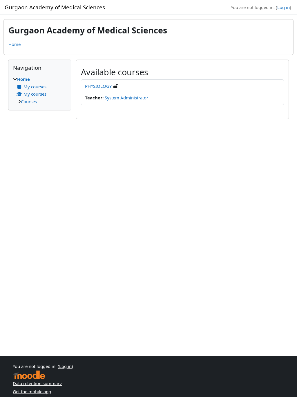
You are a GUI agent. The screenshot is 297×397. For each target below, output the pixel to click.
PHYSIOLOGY (98, 86)
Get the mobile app (32, 391)
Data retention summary (37, 383)
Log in (283, 7)
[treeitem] (39, 90)
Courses (29, 101)
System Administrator (126, 98)
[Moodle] (29, 374)
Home (14, 44)
